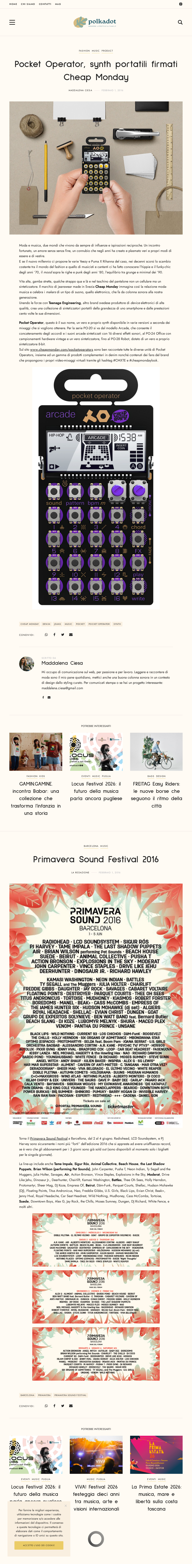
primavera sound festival (70, 1395)
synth (117, 624)
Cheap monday (30, 624)
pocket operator (99, 624)
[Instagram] (180, 4)
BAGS (151, 776)
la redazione (80, 872)
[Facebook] (54, 634)
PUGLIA (106, 776)
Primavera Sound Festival (49, 1138)
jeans (57, 624)
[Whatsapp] (46, 634)
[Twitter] (62, 634)
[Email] (71, 634)
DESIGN (161, 776)
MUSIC (96, 50)
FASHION (84, 50)
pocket (80, 624)
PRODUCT (107, 50)
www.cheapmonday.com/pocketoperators (61, 349)
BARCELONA (91, 846)
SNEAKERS (102, 1541)
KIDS (42, 776)
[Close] (65, 1505)
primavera (44, 1395)
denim (46, 624)
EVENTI (86, 776)
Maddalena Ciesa (80, 90)
